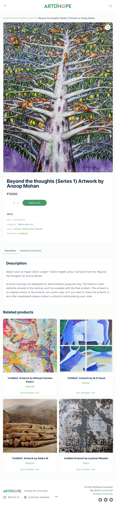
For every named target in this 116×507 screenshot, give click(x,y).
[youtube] (111, 500)
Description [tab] (10, 250)
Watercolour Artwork (33, 229)
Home (6, 18)
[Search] (110, 5)
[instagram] (106, 500)
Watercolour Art (29, 18)
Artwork (17, 229)
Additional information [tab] (30, 250)
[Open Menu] (5, 5)
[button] (107, 27)
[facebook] (100, 500)
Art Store (15, 18)
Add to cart (34, 202)
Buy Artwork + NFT (29, 393)
